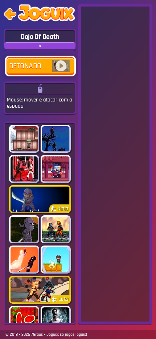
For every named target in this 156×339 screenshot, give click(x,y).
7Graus (37, 334)
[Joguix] (46, 14)
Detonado (25, 66)
